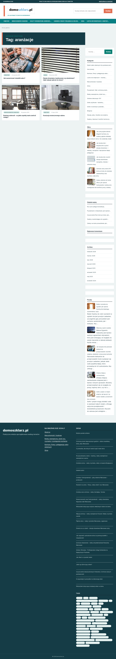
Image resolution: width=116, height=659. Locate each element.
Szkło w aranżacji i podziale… (96, 106)
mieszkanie (105, 609)
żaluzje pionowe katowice (92, 642)
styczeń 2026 (91, 264)
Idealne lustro (80, 470)
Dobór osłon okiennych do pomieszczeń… (99, 65)
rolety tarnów (95, 631)
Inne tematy (90, 69)
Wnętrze (6, 21)
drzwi (78, 603)
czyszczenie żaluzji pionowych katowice (87, 600)
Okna (82, 21)
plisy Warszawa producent (83, 614)
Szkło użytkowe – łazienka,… (95, 102)
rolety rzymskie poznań (96, 628)
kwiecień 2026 (91, 251)
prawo (105, 614)
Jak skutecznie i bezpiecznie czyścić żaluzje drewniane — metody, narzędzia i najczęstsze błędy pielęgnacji (98, 148)
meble (91, 609)
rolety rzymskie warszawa (83, 631)
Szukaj (108, 11)
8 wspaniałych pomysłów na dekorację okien (89, 579)
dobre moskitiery (103, 600)
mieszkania (97, 609)
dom (110, 600)
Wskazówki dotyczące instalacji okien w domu (90, 586)
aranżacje (79, 598)
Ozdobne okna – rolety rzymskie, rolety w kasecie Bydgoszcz (94, 463)
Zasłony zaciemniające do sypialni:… (98, 219)
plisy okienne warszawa (106, 612)
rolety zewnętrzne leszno (83, 637)
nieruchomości (94, 612)
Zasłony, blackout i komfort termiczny (98, 119)
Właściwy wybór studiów (103, 328)
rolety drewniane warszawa (84, 623)
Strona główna (6, 27)
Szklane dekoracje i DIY (94, 98)
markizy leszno (97, 606)
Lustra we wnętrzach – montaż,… (98, 21)
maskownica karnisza (82, 609)
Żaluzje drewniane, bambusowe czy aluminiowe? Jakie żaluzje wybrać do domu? (59, 79)
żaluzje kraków (80, 642)
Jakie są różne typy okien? (84, 564)
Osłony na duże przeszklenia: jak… (97, 223)
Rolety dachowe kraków (102, 620)
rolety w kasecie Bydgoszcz (99, 634)
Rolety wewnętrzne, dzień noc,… (40, 21)
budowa (86, 598)
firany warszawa (85, 603)
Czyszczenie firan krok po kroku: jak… (98, 215)
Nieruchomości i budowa (20, 21)
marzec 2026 (91, 255)
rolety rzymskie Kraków (82, 628)
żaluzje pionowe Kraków (83, 645)
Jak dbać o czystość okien (84, 557)
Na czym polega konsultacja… (96, 206)
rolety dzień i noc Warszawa (99, 623)
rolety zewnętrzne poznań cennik (99, 637)
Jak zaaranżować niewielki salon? (14, 78)
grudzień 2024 (91, 280)
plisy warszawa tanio (97, 614)
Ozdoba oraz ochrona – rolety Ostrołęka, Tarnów (90, 492)
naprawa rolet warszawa (83, 612)
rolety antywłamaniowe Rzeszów (97, 617)
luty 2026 (90, 260)
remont (78, 617)
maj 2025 (90, 276)
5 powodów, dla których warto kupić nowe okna (90, 448)
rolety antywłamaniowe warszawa (85, 620)
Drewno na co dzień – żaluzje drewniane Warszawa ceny (93, 528)
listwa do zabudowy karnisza (84, 606)
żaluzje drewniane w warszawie (104, 640)
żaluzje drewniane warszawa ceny (85, 640)
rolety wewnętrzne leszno (83, 634)
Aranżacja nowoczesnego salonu (54, 115)
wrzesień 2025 (91, 272)
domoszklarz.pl (15, 430)
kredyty (101, 603)
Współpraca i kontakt (106, 1)
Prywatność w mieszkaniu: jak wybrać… (99, 211)
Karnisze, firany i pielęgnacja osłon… (66, 21)
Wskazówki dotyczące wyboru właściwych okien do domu (93, 506)
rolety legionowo (81, 626)
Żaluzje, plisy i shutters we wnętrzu (97, 115)
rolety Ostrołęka (91, 626)
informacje (94, 603)
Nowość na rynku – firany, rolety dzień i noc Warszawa (92, 485)
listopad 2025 (91, 268)
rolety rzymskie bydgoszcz (103, 626)
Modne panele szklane (83, 433)
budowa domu (93, 598)
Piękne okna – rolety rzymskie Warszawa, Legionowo (91, 521)
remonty (84, 617)
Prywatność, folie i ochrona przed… (97, 90)
